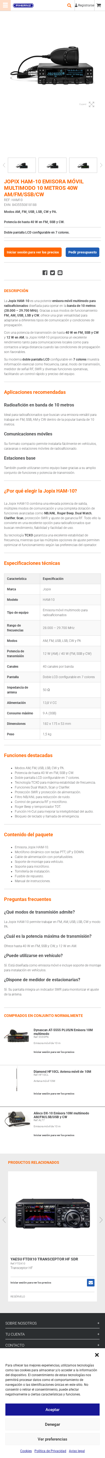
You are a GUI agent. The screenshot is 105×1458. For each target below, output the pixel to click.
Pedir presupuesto (82, 252)
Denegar (52, 1424)
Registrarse (86, 5)
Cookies (26, 1451)
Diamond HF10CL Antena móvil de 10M (62, 1072)
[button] (97, 1355)
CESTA (99, 5)
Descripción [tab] (16, 291)
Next (101, 165)
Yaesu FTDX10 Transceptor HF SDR (44, 1259)
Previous (4, 165)
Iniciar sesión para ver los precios (33, 252)
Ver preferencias (52, 1439)
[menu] (5, 5)
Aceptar (53, 1409)
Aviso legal (77, 1451)
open (69, 5)
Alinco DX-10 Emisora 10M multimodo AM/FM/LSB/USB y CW (61, 1115)
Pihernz (23, 5)
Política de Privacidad (50, 1451)
